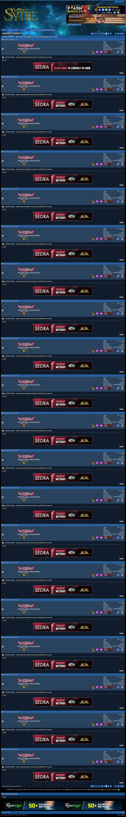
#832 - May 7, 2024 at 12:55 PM (10, 450)
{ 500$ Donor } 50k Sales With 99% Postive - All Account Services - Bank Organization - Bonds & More (35, 789)
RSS (123, 812)
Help (114, 812)
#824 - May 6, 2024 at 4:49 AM (10, 151)
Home (117, 812)
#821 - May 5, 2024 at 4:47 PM (10, 39)
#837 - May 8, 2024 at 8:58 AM (10, 637)
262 (118, 33)
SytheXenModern (6, 812)
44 (110, 33)
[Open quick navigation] (124, 30)
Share (121, 73)
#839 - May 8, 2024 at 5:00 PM (10, 712)
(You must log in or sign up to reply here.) (12, 786)
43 (108, 33)
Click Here (121, 47)
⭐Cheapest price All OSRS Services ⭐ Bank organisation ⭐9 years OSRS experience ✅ (93, 789)
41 (104, 33)
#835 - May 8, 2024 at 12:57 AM (10, 562)
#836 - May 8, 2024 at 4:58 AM (10, 599)
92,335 (122, 43)
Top (120, 812)
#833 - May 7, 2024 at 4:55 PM (10, 487)
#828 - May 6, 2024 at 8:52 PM (10, 301)
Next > (122, 33)
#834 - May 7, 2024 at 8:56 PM (10, 525)
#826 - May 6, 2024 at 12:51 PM (10, 226)
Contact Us (109, 812)
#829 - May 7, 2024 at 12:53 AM (10, 338)
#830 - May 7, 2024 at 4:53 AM (10, 375)
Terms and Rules (121, 815)
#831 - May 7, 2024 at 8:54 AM (10, 413)
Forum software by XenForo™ (14, 815)
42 (106, 33)
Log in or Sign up (119, 1)
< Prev (92, 33)
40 (101, 33)
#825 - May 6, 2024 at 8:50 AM (10, 189)
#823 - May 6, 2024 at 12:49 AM (10, 114)
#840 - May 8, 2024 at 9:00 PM (10, 749)
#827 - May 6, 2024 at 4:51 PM (10, 263)
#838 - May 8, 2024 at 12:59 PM (10, 674)
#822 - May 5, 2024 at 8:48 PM (10, 76)
